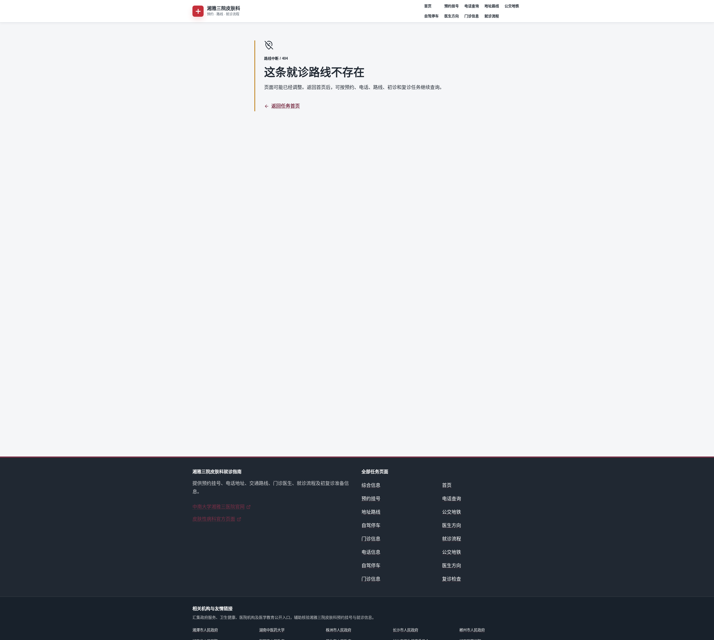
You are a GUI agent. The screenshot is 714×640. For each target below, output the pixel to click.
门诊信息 (471, 16)
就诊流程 (491, 16)
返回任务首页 (285, 106)
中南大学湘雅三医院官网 (218, 506)
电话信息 (370, 552)
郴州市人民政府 (472, 630)
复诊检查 (451, 579)
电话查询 (471, 6)
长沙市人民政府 (405, 630)
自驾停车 (431, 16)
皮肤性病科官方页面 (213, 519)
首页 (427, 6)
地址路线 (491, 6)
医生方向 (451, 16)
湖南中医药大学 (271, 630)
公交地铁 (512, 6)
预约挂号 (451, 6)
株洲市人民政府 (338, 630)
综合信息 (370, 485)
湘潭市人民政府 (205, 630)
